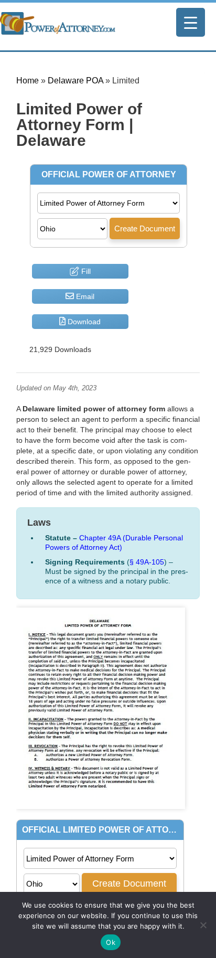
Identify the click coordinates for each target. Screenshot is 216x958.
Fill (85, 271)
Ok (110, 942)
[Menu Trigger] (190, 22)
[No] (203, 925)
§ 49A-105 (146, 562)
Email (84, 296)
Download (83, 321)
